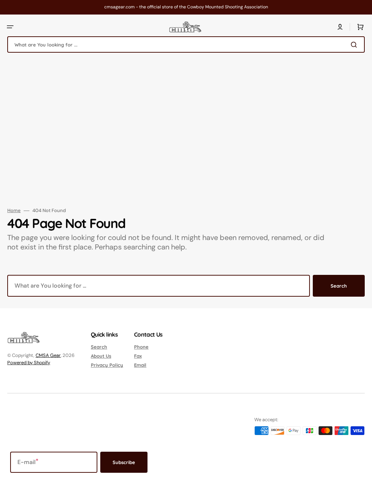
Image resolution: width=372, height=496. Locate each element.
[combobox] (186, 44)
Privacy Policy (107, 365)
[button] (10, 27)
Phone (141, 347)
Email (140, 365)
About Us (101, 356)
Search (339, 286)
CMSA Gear (48, 355)
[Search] (355, 45)
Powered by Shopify (28, 362)
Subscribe (124, 462)
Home (14, 211)
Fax (138, 356)
